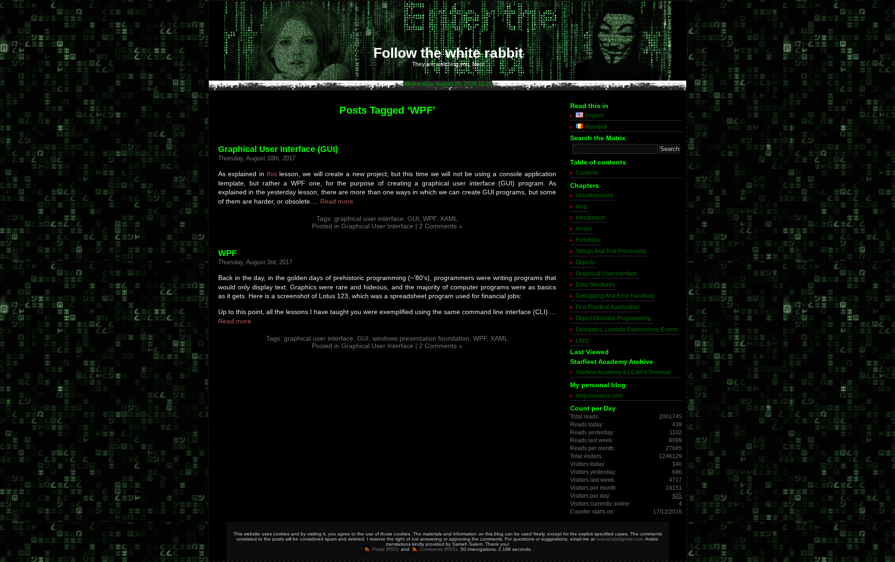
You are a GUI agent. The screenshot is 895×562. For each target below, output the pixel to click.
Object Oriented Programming (613, 318)
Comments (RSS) (438, 549)
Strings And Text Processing (611, 251)
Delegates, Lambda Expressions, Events (627, 329)
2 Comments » (440, 226)
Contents (587, 173)
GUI (413, 218)
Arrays (584, 229)
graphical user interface (369, 218)
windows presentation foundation (420, 338)
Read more (336, 201)
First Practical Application (607, 307)
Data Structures (595, 284)
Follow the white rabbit (448, 53)
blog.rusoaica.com (599, 395)
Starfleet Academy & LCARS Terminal (623, 372)
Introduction (591, 217)
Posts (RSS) (385, 549)
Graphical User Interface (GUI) (278, 149)
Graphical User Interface (377, 226)
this (272, 174)
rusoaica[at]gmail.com (619, 538)
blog (581, 206)
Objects (585, 262)
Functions (588, 240)
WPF (429, 218)
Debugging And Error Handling (615, 296)
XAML (449, 218)
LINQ (582, 340)
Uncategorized (594, 195)
